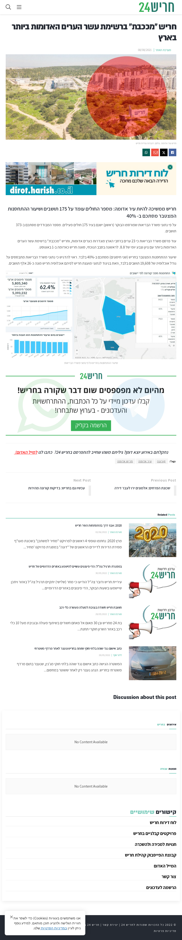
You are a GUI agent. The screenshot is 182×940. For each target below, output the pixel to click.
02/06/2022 (101, 532)
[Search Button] (8, 7)
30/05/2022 (101, 573)
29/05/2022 (101, 614)
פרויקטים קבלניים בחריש (154, 833)
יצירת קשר (110, 924)
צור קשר (169, 876)
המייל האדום (165, 866)
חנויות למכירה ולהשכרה (155, 844)
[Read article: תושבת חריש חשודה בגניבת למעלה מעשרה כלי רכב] (152, 622)
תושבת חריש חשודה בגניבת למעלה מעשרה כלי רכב (90, 607)
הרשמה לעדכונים (161, 887)
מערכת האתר (163, 50)
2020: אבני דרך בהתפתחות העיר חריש (98, 525)
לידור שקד (117, 655)
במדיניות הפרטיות (53, 928)
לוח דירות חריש (163, 822)
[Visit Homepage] (156, 7)
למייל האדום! (25, 452)
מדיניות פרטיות (165, 931)
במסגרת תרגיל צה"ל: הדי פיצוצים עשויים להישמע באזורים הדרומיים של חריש (75, 566)
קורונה (161, 461)
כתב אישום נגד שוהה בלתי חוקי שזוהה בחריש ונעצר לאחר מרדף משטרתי (78, 648)
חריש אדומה (125, 461)
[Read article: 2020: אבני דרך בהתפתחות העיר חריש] (152, 540)
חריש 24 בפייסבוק (86, 924)
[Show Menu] (19, 7)
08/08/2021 (145, 50)
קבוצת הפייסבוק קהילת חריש (150, 855)
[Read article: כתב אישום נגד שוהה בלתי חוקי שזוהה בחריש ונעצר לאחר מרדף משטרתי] (152, 663)
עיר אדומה (145, 461)
